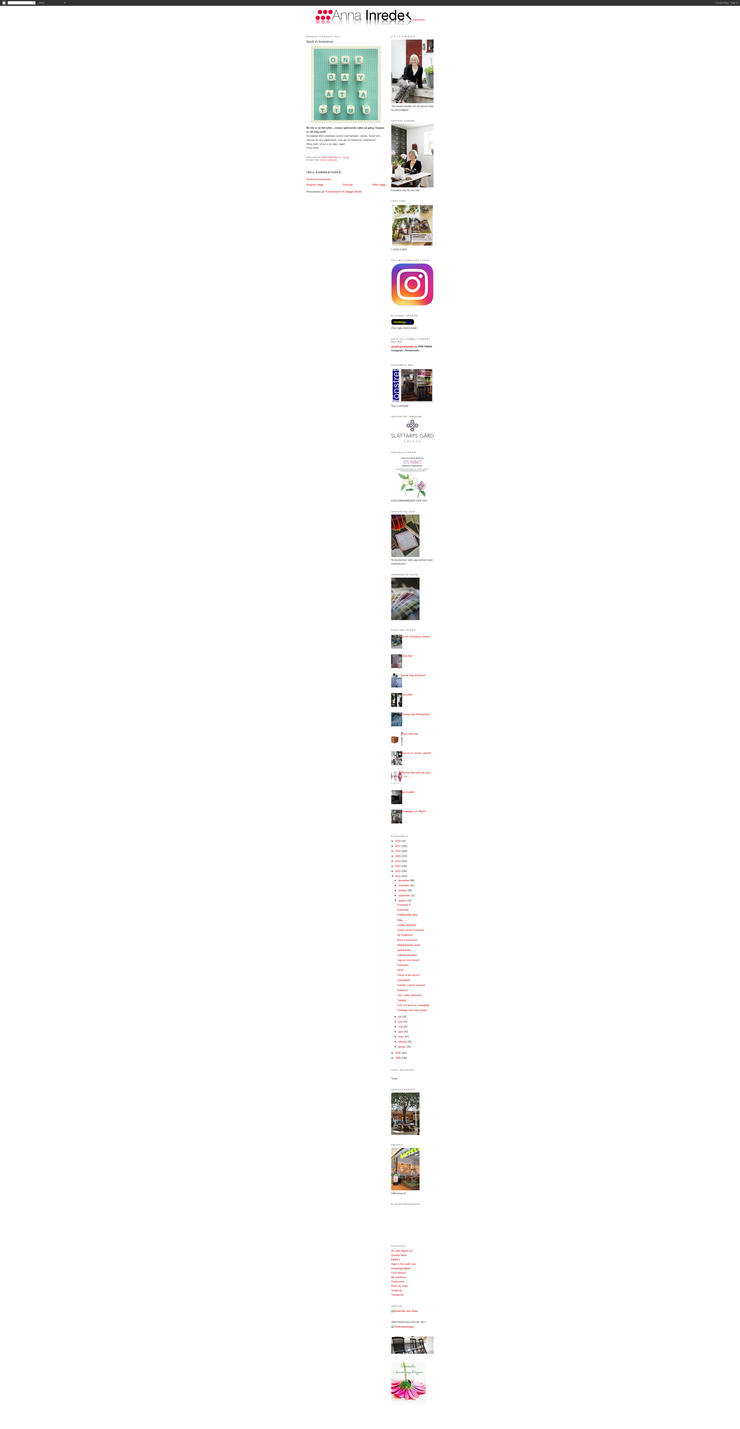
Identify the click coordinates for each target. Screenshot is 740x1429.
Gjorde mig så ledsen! (413, 675)
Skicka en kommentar (318, 179)
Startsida (348, 184)
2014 (398, 861)
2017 (398, 846)
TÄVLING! (407, 656)
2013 (398, 866)
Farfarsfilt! (403, 909)
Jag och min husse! (408, 960)
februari (402, 1041)
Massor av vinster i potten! (416, 753)
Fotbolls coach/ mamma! (411, 985)
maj (400, 1026)
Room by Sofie (399, 1285)
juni (400, 1021)
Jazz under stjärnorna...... (411, 995)
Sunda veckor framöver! (410, 930)
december (404, 880)
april (401, 1031)
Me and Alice (398, 1277)
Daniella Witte (399, 1255)
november (404, 885)
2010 (398, 1052)
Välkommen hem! (407, 955)
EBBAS (395, 1259)
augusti (402, 900)
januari (402, 1046)
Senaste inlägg (314, 184)
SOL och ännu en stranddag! (413, 1005)
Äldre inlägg (378, 184)
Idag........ (402, 920)
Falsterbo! (403, 965)
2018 (398, 841)
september (404, 895)
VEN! (400, 970)
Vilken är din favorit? (408, 975)
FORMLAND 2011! (407, 915)
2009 (398, 1057)
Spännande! (404, 950)
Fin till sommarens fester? (415, 636)
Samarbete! (403, 980)
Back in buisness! (407, 940)
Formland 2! (404, 904)
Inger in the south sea (403, 1264)
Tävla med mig (409, 733)
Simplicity (396, 1290)
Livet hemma (398, 1272)
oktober (402, 890)
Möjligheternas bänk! (408, 945)
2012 (398, 871)
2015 (398, 856)
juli (400, 1016)
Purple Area (397, 1281)
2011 (398, 876)
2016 (398, 851)
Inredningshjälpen (401, 1268)
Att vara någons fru (402, 1250)
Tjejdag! (401, 1000)
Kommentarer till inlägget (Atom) (344, 191)
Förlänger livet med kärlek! (412, 1010)
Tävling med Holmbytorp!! (415, 714)
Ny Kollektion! (405, 935)
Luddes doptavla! (406, 925)
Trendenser (397, 1294)
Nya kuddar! (408, 792)
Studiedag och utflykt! (413, 811)
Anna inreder (328, 160)
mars (401, 1036)
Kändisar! (402, 990)
